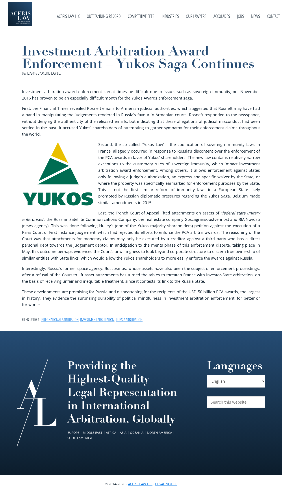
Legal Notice (166, 484)
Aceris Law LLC (140, 484)
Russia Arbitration (129, 319)
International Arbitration (60, 319)
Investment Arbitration (97, 319)
